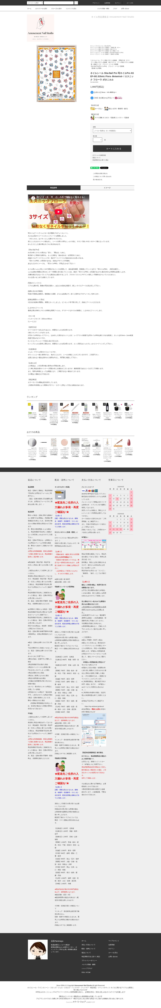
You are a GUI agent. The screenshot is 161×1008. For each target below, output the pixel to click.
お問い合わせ (125, 8)
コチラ (61, 753)
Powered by (69, 1002)
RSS (83, 972)
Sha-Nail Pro (108, 46)
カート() (130, 3)
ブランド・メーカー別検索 (101, 52)
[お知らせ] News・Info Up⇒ (105, 92)
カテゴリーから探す (41, 8)
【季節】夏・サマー (115, 47)
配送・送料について (88, 949)
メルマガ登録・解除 (103, 8)
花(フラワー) (113, 49)
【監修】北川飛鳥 (114, 54)
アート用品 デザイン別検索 (102, 47)
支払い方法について (88, 945)
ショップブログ (87, 968)
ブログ (115, 8)
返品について (96, 157)
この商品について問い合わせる (102, 176)
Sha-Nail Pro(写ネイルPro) (116, 52)
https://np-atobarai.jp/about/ (94, 706)
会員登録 (107, 3)
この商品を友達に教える (100, 173)
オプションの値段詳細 (99, 155)
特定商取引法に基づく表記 (100, 160)
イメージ (107, 188)
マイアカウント (113, 941)
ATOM (88, 972)
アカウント (96, 3)
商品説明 (53, 188)
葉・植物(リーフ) (114, 50)
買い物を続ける (97, 179)
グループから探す (56, 8)
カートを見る (113, 952)
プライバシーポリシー (89, 960)
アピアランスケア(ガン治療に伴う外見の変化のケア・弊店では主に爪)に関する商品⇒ (66, 998)
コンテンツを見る (71, 8)
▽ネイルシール (99, 46)
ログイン (118, 3)
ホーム (29, 8)
